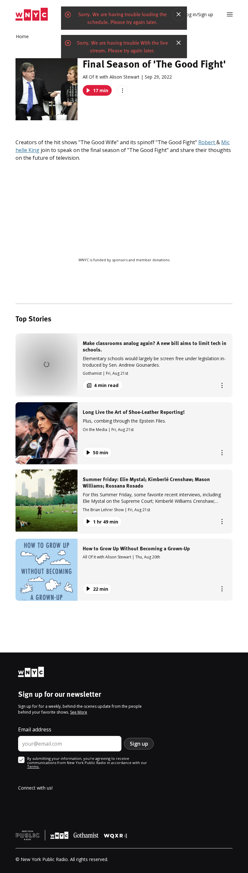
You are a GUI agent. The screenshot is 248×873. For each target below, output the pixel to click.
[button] (124, 365)
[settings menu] (229, 14)
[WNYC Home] (32, 14)
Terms (33, 766)
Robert (207, 142)
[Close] (178, 14)
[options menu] (122, 90)
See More (78, 712)
